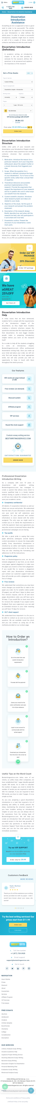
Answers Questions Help (9, 1052)
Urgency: (21, 93)
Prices (4, 982)
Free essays (5, 1003)
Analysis (4, 1020)
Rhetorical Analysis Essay (10, 1072)
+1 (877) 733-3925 (10, 7)
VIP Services (5, 1000)
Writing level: (6, 93)
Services (4, 994)
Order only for (18, 860)
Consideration (6, 1035)
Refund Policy (13, 1101)
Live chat (18, 930)
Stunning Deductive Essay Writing (12, 1057)
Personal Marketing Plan (9, 1066)
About (3, 988)
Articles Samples (7, 1023)
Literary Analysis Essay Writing (11, 1049)
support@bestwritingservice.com (18, 960)
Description (5, 1038)
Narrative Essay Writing (9, 1060)
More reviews (26, 879)
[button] (15, 908)
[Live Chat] (31, 1091)
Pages (5, 101)
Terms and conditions (13, 1098)
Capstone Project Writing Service (12, 1054)
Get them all (10, 303)
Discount (4, 985)
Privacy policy (25, 1098)
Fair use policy (23, 1101)
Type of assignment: (9, 86)
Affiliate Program (7, 997)
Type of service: (7, 78)
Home (4, 12)
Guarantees (5, 991)
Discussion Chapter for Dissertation (13, 1063)
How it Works (6, 979)
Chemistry (5, 1029)
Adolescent (5, 1017)
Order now (18, 460)
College (4, 1032)
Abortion (4, 1014)
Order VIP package (26, 268)
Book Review (6, 1026)
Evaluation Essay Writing (10, 1069)
